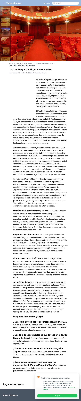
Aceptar (57, 395)
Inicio (11, 63)
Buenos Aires (28, 63)
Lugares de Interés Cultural (44, 63)
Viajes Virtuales (13, 3)
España (18, 63)
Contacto (47, 3)
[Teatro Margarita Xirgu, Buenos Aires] (5, 12)
